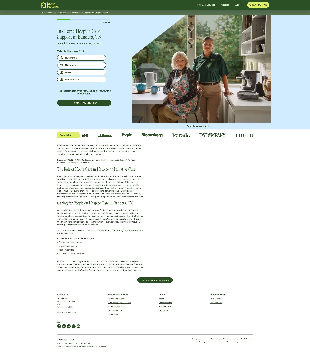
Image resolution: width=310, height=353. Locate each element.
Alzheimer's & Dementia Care (119, 302)
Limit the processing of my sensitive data (238, 342)
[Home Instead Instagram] (64, 326)
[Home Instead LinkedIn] (69, 326)
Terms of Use (209, 339)
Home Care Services (116, 299)
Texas (43, 12)
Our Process (113, 314)
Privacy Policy (197, 339)
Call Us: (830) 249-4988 (85, 102)
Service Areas (64, 12)
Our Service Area (165, 302)
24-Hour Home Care (116, 306)
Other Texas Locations (66, 339)
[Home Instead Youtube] (78, 326)
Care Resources (216, 302)
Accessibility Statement (226, 339)
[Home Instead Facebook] (59, 326)
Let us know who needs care (155, 280)
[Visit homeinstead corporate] (50, 5)
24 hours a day (116, 230)
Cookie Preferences (245, 339)
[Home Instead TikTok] (74, 326)
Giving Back (163, 310)
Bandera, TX (76, 12)
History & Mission (166, 306)
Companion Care (115, 310)
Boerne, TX (52, 12)
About (161, 299)
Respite (62, 253)
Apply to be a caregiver (198, 126)
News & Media (215, 299)
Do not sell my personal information (207, 342)
